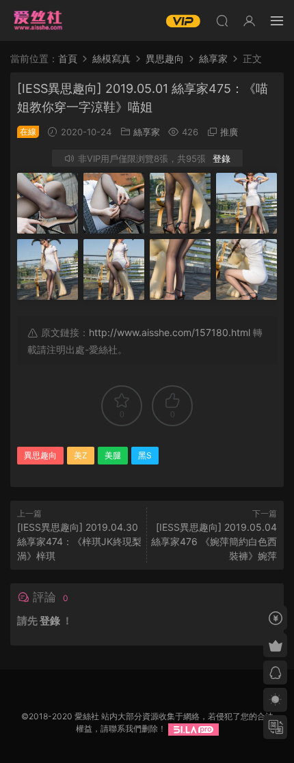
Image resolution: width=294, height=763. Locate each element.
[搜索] (222, 20)
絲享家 (146, 131)
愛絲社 (37, 20)
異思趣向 (40, 455)
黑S (145, 455)
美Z (81, 455)
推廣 (229, 131)
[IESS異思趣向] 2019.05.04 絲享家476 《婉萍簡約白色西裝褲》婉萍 (214, 541)
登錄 (221, 158)
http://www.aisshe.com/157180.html (169, 332)
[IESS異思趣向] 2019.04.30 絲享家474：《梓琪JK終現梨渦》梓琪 (79, 541)
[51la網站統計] (193, 728)
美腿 (113, 455)
